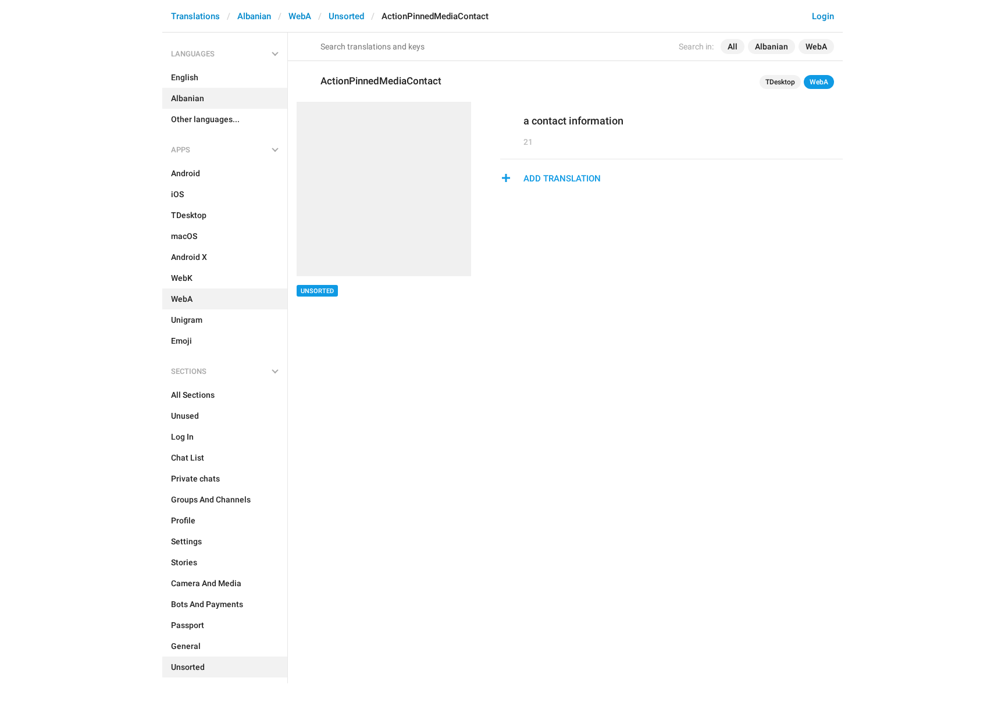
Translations (195, 16)
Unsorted (346, 16)
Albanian (254, 16)
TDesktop (780, 82)
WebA (299, 16)
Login (823, 16)
